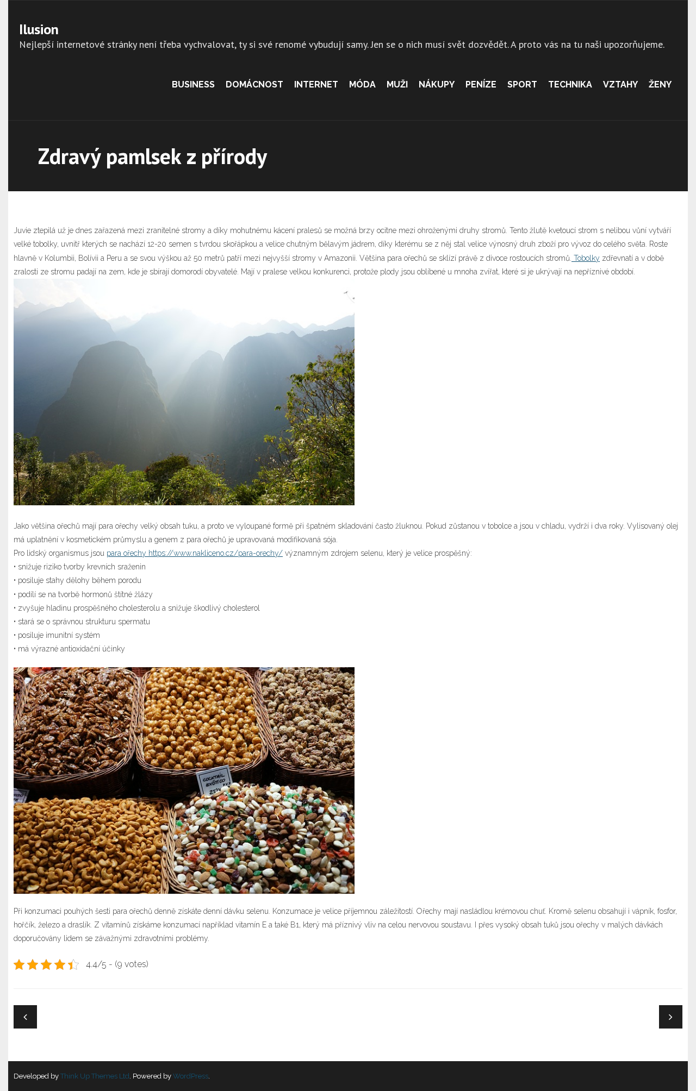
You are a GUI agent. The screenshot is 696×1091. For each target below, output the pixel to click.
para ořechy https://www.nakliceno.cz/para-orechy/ (195, 553)
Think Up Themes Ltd (94, 1076)
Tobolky (585, 258)
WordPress (190, 1076)
